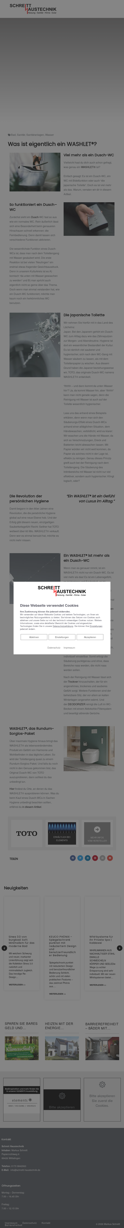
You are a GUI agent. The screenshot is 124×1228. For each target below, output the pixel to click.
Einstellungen (62, 637)
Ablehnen (34, 637)
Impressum (69, 647)
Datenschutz (53, 647)
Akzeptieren (90, 637)
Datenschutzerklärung (63, 626)
